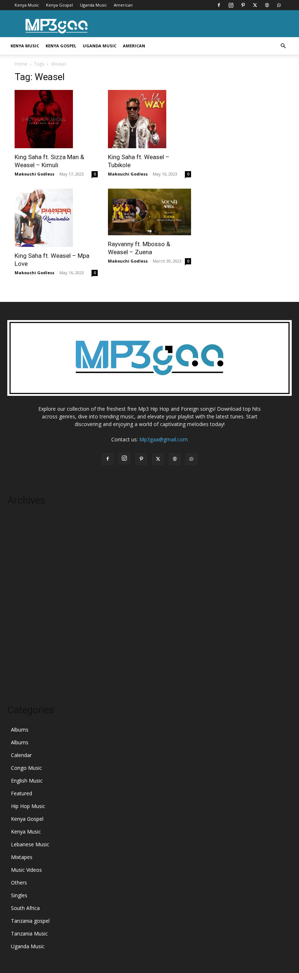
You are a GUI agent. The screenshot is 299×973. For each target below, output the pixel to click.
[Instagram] (230, 5)
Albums (19, 729)
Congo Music (26, 767)
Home (21, 64)
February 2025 (24, 541)
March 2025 (21, 530)
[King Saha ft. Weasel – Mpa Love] (56, 218)
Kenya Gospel (59, 5)
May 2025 (19, 519)
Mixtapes (21, 857)
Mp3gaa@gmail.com (163, 439)
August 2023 (22, 618)
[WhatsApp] (278, 5)
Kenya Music (27, 5)
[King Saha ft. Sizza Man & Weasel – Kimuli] (56, 119)
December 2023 (26, 574)
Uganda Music (93, 5)
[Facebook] (218, 5)
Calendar (21, 755)
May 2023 (19, 650)
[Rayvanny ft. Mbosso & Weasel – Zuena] (149, 212)
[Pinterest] (242, 5)
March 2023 (21, 672)
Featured (21, 793)
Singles (19, 895)
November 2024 (26, 552)
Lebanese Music (30, 844)
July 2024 (17, 563)
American (123, 5)
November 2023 (26, 585)
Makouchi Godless (34, 174)
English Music (27, 780)
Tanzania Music (29, 933)
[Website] (266, 5)
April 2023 (19, 661)
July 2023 (17, 629)
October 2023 (23, 596)
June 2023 (19, 640)
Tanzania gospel (30, 920)
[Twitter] (254, 5)
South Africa (25, 908)
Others (19, 882)
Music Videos (26, 869)
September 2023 (26, 607)
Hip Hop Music (28, 806)
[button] (283, 46)
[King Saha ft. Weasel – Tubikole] (149, 119)
